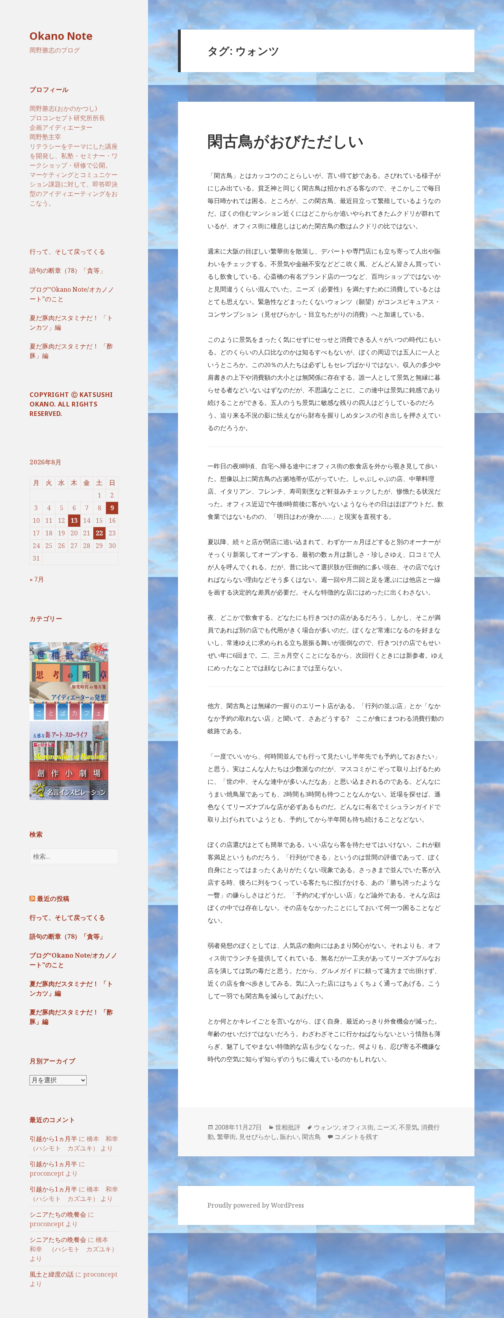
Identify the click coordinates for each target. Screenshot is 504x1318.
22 (99, 533)
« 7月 (37, 579)
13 (74, 520)
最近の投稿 (53, 898)
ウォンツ (326, 1127)
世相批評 (287, 1127)
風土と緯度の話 (52, 1274)
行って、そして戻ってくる (67, 251)
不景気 (408, 1127)
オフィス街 (358, 1127)
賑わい (289, 1136)
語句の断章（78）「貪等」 (68, 270)
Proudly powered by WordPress (256, 1205)
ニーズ (386, 1127)
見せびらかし (258, 1136)
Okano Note (61, 35)
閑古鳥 (311, 1136)
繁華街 (226, 1136)
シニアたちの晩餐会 (58, 1214)
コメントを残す (356, 1136)
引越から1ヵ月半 (53, 1138)
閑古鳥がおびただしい (286, 140)
